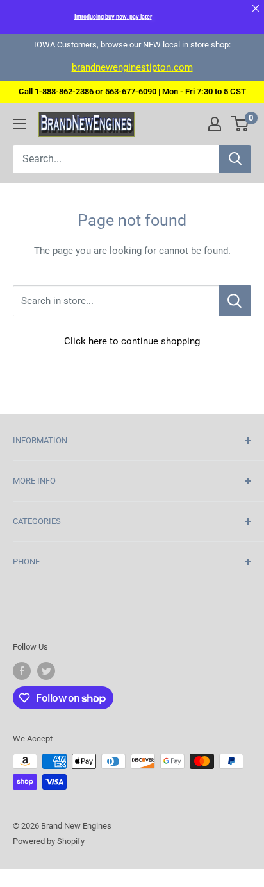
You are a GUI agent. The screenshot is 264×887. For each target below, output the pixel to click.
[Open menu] (19, 124)
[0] (241, 123)
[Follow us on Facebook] (22, 671)
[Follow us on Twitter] (46, 671)
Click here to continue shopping (132, 341)
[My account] (214, 124)
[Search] (235, 159)
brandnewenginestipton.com (132, 67)
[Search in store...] (235, 300)
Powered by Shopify (49, 841)
